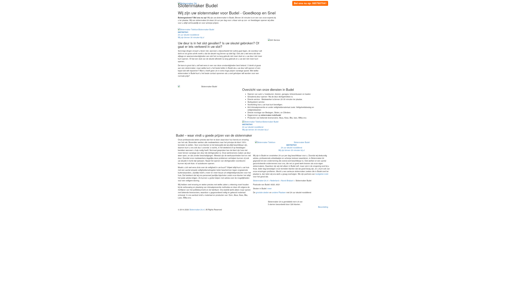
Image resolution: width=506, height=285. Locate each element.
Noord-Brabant (287, 180)
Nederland (274, 180)
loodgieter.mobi (321, 174)
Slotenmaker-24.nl (260, 180)
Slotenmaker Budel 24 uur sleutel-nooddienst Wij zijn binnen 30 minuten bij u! (196, 33)
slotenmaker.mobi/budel (271, 115)
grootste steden (262, 192)
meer (269, 188)
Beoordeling (323, 207)
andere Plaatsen (279, 192)
